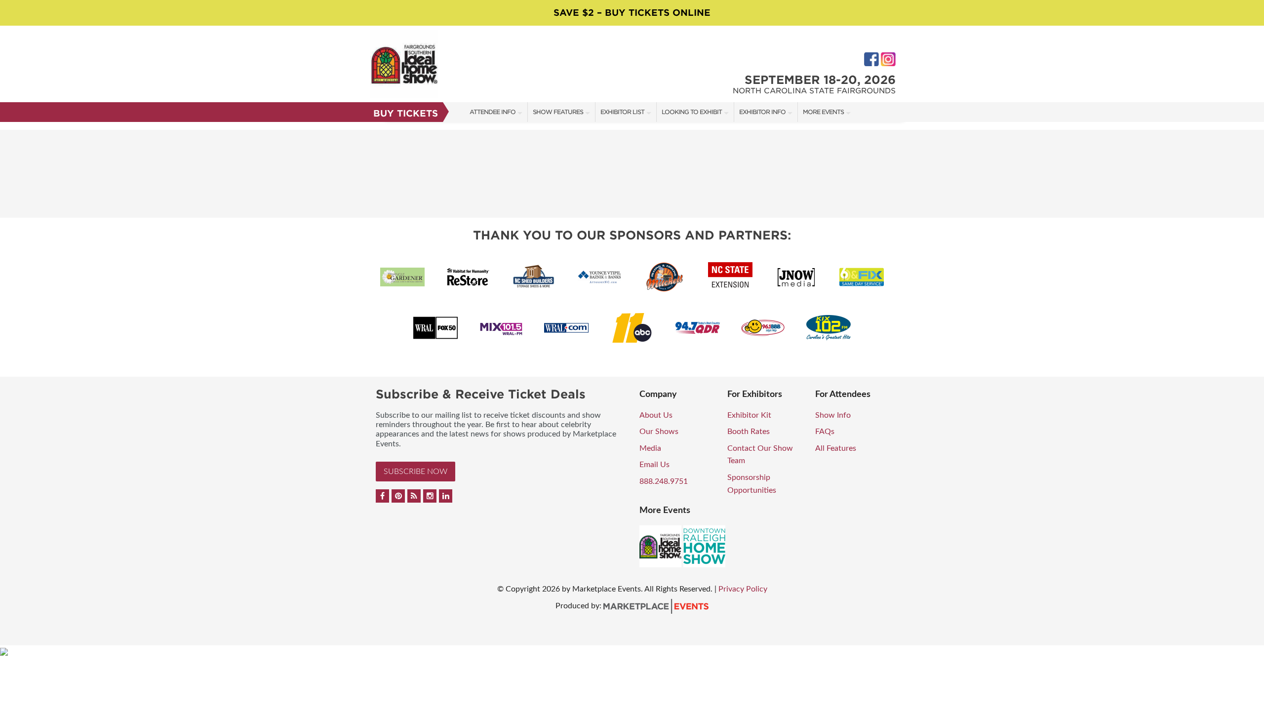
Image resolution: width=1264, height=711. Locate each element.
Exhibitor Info (762, 112)
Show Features (558, 112)
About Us (655, 415)
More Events (823, 112)
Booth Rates (748, 431)
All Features (835, 448)
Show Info (833, 415)
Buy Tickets (405, 113)
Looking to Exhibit (692, 112)
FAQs (824, 431)
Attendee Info (492, 112)
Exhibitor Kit (749, 415)
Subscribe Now (415, 471)
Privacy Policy (742, 589)
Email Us (654, 465)
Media (650, 448)
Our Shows (658, 431)
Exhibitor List (622, 112)
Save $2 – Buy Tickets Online (632, 12)
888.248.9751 (663, 481)
